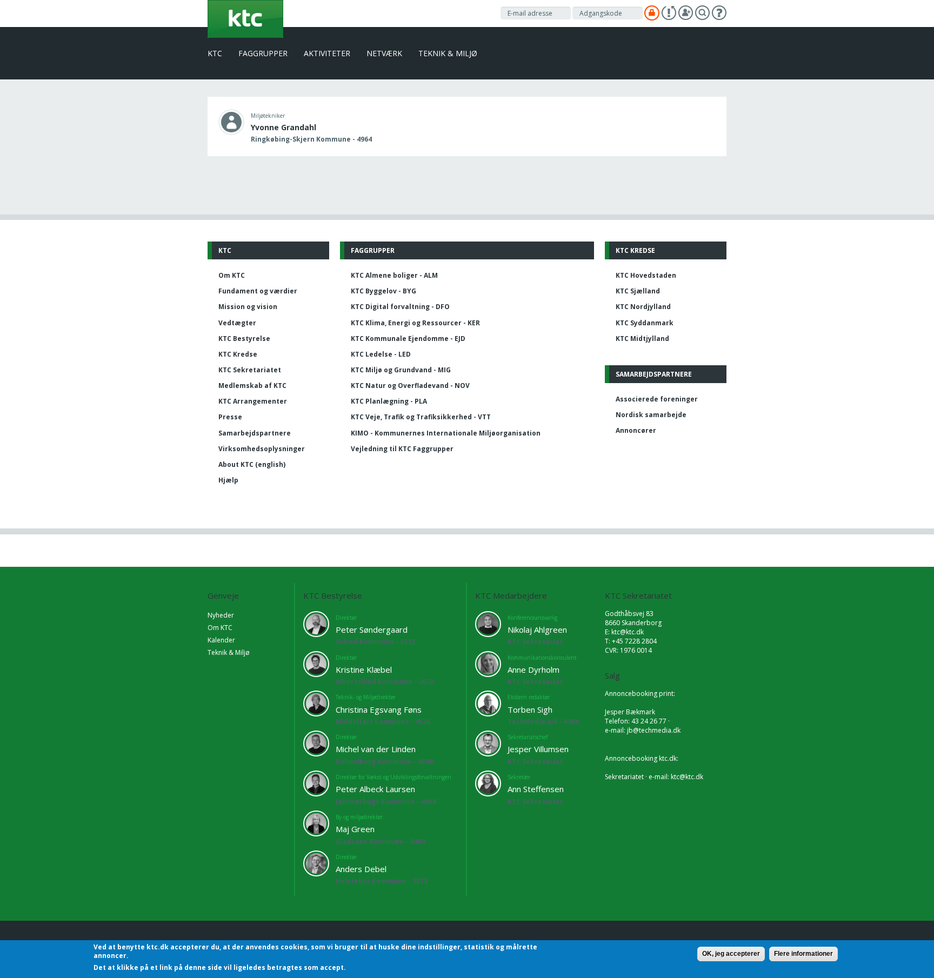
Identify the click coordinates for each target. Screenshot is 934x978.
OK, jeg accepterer (731, 953)
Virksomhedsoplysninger (261, 448)
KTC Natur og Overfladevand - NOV (410, 385)
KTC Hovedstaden (646, 275)
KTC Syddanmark (644, 322)
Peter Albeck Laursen (375, 788)
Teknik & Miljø (447, 53)
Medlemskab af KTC (252, 385)
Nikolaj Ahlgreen (537, 629)
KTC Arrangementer (252, 401)
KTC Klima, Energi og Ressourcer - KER (415, 322)
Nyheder (221, 615)
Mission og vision (247, 306)
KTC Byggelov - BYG (383, 291)
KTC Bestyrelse (244, 338)
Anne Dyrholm (533, 669)
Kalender (221, 640)
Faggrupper (263, 53)
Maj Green (355, 828)
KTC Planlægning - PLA (389, 401)
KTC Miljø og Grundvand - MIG (401, 369)
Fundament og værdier (257, 291)
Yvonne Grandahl (283, 127)
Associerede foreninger (657, 399)
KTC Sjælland (638, 291)
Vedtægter (237, 322)
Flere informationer (803, 953)
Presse (230, 416)
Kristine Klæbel (364, 669)
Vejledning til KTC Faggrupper (402, 448)
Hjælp (228, 480)
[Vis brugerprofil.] (231, 121)
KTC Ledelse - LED (381, 354)
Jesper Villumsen (538, 748)
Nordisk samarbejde (651, 414)
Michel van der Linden (376, 748)
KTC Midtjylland (642, 338)
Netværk (384, 53)
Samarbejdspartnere (254, 433)
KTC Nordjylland (643, 306)
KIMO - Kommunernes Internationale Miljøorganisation (446, 433)
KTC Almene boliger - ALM (394, 275)
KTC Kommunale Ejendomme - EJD (408, 338)
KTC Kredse (237, 354)
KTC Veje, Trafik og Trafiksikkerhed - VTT (421, 416)
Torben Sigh (530, 709)
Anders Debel (361, 868)
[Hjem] (245, 18)
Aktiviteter (327, 53)
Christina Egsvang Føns (379, 709)
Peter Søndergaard (372, 629)
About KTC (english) (251, 464)
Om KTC (231, 275)
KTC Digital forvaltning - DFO (400, 306)
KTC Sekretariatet (249, 369)
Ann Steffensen (536, 788)
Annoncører (636, 430)
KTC (215, 53)
